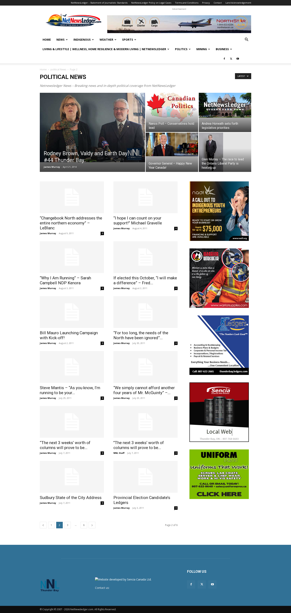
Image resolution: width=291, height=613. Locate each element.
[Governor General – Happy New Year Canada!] (172, 144)
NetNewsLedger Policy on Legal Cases (151, 2)
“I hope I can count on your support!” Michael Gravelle (137, 220)
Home (47, 39)
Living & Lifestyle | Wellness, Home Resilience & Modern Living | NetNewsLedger (104, 49)
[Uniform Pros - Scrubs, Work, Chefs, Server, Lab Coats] (219, 474)
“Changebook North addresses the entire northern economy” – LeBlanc (71, 223)
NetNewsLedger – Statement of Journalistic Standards (99, 2)
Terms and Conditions (186, 2)
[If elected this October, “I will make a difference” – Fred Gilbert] (145, 257)
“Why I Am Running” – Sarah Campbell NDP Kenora (65, 280)
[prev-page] (43, 525)
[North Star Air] (179, 24)
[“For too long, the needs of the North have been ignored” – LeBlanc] (145, 312)
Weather (106, 39)
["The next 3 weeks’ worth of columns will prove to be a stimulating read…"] (145, 422)
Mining (201, 49)
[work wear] (219, 278)
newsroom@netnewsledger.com (131, 588)
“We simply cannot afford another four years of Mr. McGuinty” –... (144, 390)
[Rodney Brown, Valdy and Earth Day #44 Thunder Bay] (92, 127)
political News (58, 69)
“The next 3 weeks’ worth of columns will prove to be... (65, 445)
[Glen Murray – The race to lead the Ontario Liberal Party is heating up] (225, 152)
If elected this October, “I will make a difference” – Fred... (145, 280)
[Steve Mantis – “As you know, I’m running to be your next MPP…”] (72, 367)
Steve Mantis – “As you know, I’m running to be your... (70, 390)
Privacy (206, 2)
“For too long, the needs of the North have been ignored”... (140, 335)
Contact (218, 2)
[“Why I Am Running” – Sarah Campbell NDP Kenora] (72, 257)
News (60, 39)
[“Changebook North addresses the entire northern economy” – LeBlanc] (72, 197)
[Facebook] (224, 58)
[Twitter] (231, 58)
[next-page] (92, 525)
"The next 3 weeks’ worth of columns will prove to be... (138, 445)
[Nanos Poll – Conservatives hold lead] (172, 108)
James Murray (52, 166)
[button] (246, 40)
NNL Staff (119, 452)
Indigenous (82, 39)
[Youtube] (238, 58)
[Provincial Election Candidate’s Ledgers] (145, 477)
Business (222, 49)
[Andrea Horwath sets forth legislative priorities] (225, 105)
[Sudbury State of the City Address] (72, 477)
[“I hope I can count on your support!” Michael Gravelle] (145, 197)
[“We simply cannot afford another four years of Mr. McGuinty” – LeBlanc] (145, 367)
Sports (127, 39)
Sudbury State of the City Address (71, 497)
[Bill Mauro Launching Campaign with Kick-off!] (72, 312)
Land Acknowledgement (238, 2)
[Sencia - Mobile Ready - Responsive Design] (219, 412)
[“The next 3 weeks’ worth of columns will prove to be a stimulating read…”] (72, 422)
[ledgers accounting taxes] (219, 345)
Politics (181, 49)
